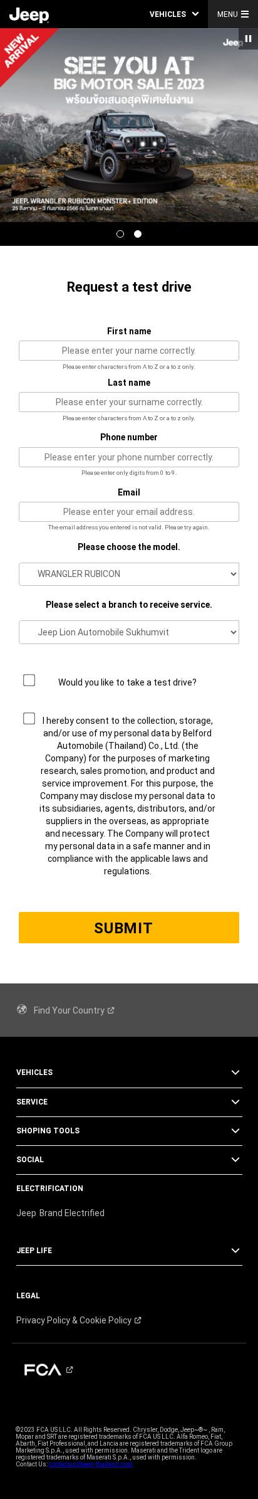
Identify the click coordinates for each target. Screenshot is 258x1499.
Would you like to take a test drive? (127, 682)
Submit (123, 928)
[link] (29, 14)
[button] (174, 14)
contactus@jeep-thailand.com (91, 1464)
